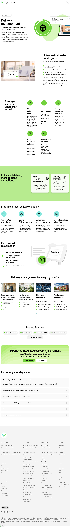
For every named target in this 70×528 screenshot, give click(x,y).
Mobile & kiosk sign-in (36, 337)
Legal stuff (61, 475)
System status (62, 479)
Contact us (62, 454)
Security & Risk (45, 490)
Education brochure (64, 486)
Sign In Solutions (21, 521)
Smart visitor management (7, 447)
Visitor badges (26, 501)
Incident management (28, 473)
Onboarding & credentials (29, 482)
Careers (61, 452)
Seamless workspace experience (9, 450)
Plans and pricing (5, 465)
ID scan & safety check (28, 471)
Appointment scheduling (29, 452)
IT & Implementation (47, 494)
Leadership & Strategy (47, 497)
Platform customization (59, 333)
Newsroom (4, 493)
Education (44, 464)
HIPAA (43, 459)
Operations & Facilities (47, 487)
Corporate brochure (64, 484)
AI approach (62, 450)
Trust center (62, 482)
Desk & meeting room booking (30, 461)
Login (60, 465)
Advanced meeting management (31, 445)
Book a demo (41, 360)
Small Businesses (46, 447)
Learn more (4, 314)
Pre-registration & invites (29, 485)
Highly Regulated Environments (49, 452)
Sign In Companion (11, 333)
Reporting (25, 490)
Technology (44, 480)
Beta (60, 472)
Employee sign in (27, 464)
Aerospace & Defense (47, 473)
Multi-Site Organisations (47, 450)
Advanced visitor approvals (29, 447)
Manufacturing (45, 466)
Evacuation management (29, 466)
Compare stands (5, 468)
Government (45, 468)
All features (5, 15)
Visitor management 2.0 (7, 445)
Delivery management (28, 459)
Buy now (3, 472)
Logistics (44, 475)
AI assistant (26, 450)
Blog (2, 483)
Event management (28, 468)
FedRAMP (44, 457)
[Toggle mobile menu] (67, 2)
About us (61, 445)
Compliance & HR (46, 492)
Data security (4, 495)
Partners (61, 447)
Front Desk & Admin (46, 485)
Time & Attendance (28, 497)
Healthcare (44, 478)
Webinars (3, 486)
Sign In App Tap (26, 333)
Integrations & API (42, 333)
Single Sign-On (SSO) (28, 494)
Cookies (61, 477)
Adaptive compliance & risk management (11, 452)
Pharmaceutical (45, 471)
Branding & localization (28, 454)
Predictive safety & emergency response (11, 454)
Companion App (27, 457)
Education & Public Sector (48, 454)
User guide (61, 468)
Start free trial (29, 360)
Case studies (4, 488)
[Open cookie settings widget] (2, 525)
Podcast (3, 490)
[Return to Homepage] (8, 2)
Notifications (26, 480)
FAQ (60, 470)
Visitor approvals (27, 499)
